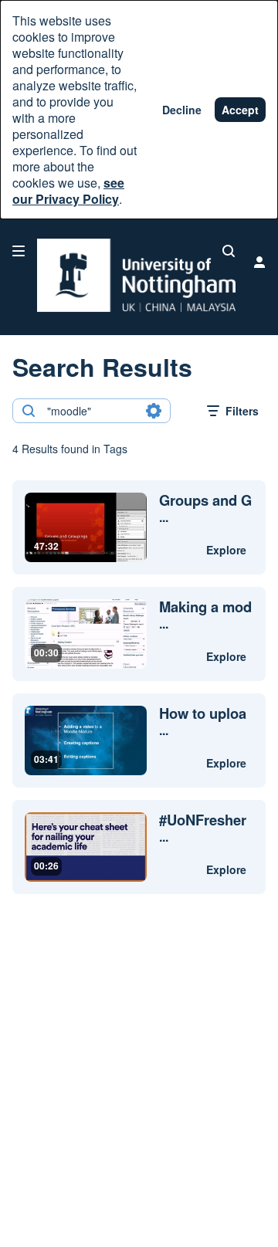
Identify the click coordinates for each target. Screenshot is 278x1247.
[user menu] (259, 261)
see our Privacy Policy (68, 191)
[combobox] (90, 410)
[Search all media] (228, 251)
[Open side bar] (18, 251)
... (205, 509)
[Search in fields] (153, 410)
